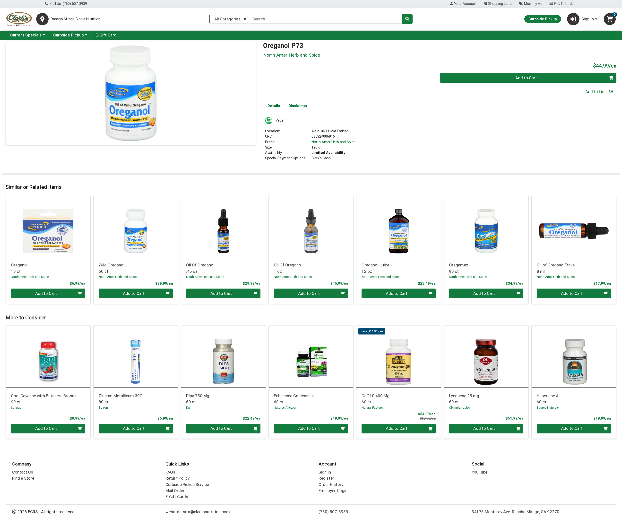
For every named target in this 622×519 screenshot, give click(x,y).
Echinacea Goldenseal (294, 398)
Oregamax (458, 268)
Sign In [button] (587, 19)
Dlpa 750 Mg (197, 398)
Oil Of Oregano (199, 268)
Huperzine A (548, 398)
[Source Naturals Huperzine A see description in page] (574, 356)
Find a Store (23, 478)
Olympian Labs (459, 407)
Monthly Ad (532, 3)
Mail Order (174, 490)
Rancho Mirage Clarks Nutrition (75, 19)
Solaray (16, 407)
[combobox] (325, 19)
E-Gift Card (105, 35)
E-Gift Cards (563, 3)
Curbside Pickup (68, 35)
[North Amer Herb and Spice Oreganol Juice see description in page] (398, 226)
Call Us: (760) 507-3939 (68, 3)
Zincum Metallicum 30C (120, 398)
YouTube (479, 472)
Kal (188, 407)
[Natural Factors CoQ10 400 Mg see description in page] (398, 356)
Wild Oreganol (111, 268)
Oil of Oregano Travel (556, 268)
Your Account (464, 3)
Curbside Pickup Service (187, 484)
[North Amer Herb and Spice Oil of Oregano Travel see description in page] (574, 226)
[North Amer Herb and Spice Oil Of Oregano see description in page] (223, 226)
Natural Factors (372, 407)
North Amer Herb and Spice (333, 142)
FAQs (170, 472)
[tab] (273, 105)
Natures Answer (285, 407)
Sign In (325, 472)
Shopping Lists (499, 3)
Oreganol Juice (375, 268)
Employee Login (333, 490)
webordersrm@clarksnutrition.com (197, 511)
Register (326, 478)
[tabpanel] (439, 141)
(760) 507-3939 (333, 511)
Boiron (103, 407)
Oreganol (19, 268)
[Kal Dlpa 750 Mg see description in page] (223, 356)
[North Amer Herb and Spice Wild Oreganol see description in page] (135, 226)
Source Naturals (548, 407)
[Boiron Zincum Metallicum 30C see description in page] (135, 356)
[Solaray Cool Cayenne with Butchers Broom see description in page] (48, 356)
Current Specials (26, 35)
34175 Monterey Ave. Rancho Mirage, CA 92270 (515, 511)
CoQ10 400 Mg (375, 398)
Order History (331, 484)
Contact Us (22, 472)
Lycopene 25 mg (464, 398)
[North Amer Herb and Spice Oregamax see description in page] (486, 226)
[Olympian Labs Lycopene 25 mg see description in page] (486, 356)
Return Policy (177, 478)
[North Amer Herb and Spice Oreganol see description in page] (48, 226)
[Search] (407, 19)
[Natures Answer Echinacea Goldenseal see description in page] (311, 356)
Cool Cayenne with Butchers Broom (43, 398)
